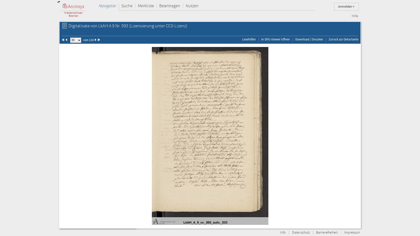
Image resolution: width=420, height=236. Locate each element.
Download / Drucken (309, 39)
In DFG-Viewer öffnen (275, 39)
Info (283, 233)
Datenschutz (301, 233)
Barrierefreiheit (327, 233)
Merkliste (146, 6)
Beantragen (169, 6)
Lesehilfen (249, 39)
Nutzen (192, 6)
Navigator (107, 6)
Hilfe (355, 16)
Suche (127, 6)
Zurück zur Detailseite (343, 39)
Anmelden (345, 7)
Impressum (352, 233)
